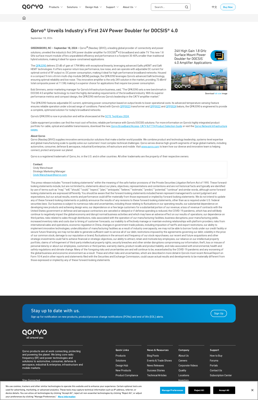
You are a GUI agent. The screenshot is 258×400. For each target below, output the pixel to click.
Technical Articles (157, 375)
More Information (66, 396)
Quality (182, 370)
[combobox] (170, 7)
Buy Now (228, 7)
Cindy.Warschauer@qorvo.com (50, 175)
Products (121, 355)
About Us (183, 355)
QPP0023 (125, 106)
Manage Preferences (172, 390)
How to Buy (216, 355)
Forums (214, 360)
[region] (129, 390)
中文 (214, 7)
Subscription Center (221, 375)
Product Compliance (127, 375)
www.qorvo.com (150, 146)
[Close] (252, 390)
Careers (182, 360)
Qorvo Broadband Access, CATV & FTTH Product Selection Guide (146, 126)
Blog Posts (153, 355)
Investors (183, 380)
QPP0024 (171, 106)
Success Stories (156, 370)
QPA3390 (41, 65)
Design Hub (122, 365)
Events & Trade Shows (159, 360)
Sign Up (218, 313)
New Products (123, 370)
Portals (214, 365)
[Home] (24, 18)
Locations (183, 375)
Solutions (121, 360)
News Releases (155, 365)
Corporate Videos (188, 365)
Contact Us (216, 370)
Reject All (199, 390)
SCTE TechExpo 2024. (117, 116)
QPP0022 (155, 106)
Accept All (224, 390)
